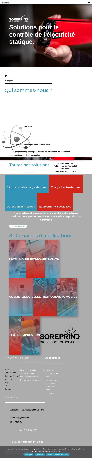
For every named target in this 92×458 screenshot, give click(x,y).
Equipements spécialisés (55, 206)
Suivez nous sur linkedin (27, 441)
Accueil (8, 370)
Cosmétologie (21, 296)
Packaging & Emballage (55, 373)
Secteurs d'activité (12, 376)
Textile (15, 335)
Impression (30, 335)
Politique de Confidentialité (65, 166)
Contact (8, 389)
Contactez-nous (18, 226)
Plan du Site (65, 169)
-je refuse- (40, 455)
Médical (52, 258)
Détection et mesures (21, 206)
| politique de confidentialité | (58, 455)
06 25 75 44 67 (28, 430)
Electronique (45, 296)
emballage (35, 258)
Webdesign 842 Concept (65, 171)
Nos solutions (10, 373)
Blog (6, 383)
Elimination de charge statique (26, 187)
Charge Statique (27, 373)
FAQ (6, 386)
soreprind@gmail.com (19, 418)
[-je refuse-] (89, 452)
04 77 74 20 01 (16, 422)
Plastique (17, 258)
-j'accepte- (29, 455)
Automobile (67, 296)
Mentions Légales (65, 163)
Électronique (50, 383)
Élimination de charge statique (32, 370)
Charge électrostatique (65, 187)
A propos (8, 379)
